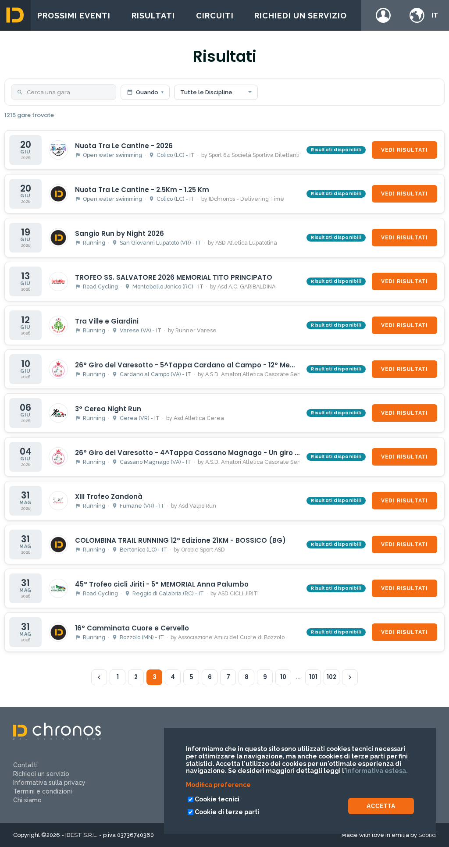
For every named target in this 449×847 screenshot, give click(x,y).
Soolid (427, 835)
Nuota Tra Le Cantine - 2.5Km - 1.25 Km (142, 189)
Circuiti (215, 15)
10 (283, 677)
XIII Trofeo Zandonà (109, 496)
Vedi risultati (404, 150)
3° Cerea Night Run (108, 408)
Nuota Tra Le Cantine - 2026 (124, 145)
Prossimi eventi (73, 15)
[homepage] (15, 15)
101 (313, 677)
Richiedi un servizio (300, 15)
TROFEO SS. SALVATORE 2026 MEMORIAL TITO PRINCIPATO (173, 277)
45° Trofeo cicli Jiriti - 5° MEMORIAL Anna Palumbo (162, 584)
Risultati (153, 15)
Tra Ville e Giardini (107, 321)
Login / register (383, 15)
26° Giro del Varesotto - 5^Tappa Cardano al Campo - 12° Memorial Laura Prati (213, 365)
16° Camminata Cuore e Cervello (132, 628)
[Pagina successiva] (350, 677)
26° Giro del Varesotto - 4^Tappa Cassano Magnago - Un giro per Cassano (207, 452)
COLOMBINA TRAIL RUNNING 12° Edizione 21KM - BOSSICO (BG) (180, 540)
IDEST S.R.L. (81, 835)
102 (331, 677)
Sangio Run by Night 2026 (119, 233)
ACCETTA (381, 806)
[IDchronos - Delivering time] (57, 737)
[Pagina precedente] (99, 677)
